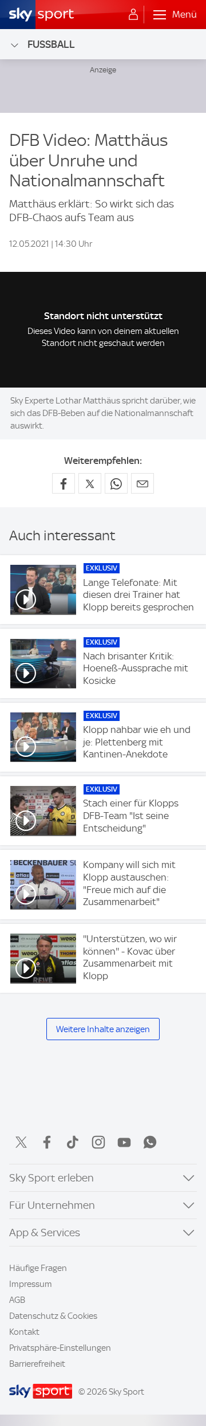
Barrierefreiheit (37, 1364)
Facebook (47, 1142)
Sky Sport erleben (51, 1177)
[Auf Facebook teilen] (63, 483)
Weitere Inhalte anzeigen (103, 1029)
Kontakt (24, 1332)
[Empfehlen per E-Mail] (142, 483)
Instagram (98, 1142)
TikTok (73, 1142)
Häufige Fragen (38, 1268)
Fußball (51, 44)
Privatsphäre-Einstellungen (60, 1348)
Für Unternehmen (52, 1205)
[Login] (133, 15)
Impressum (30, 1284)
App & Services (44, 1232)
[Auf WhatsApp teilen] (116, 483)
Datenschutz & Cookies (53, 1316)
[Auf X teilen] (89, 483)
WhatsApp (150, 1142)
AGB (17, 1300)
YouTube (124, 1142)
